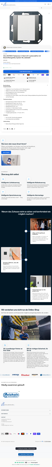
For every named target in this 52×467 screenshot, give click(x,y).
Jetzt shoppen (6, 152)
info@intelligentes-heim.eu (7, 425)
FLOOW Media (47, 441)
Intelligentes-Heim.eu (9, 441)
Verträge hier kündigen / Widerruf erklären (26, 448)
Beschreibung (6, 85)
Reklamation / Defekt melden (27, 454)
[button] (2, 4)
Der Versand (5, 63)
